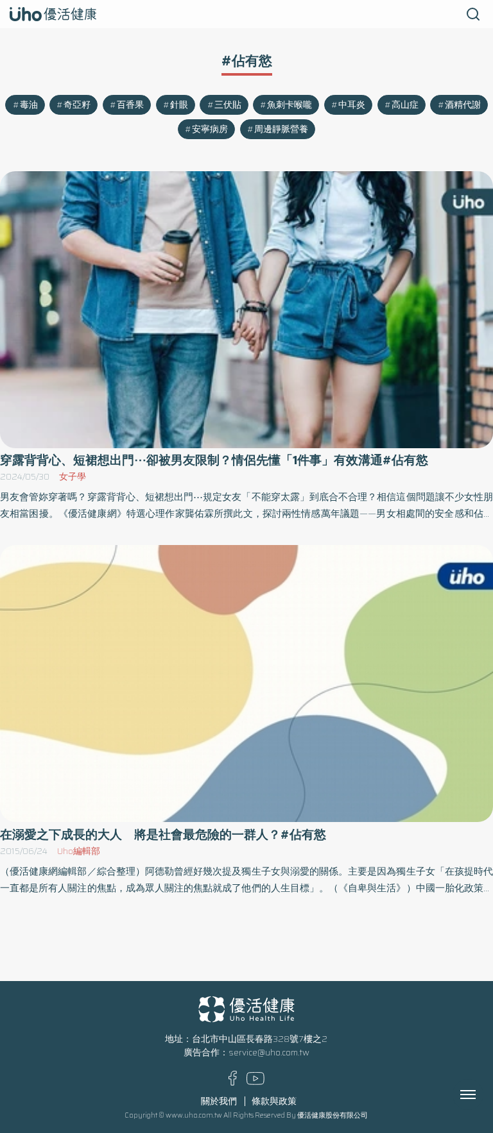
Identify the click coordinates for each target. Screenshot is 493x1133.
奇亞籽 (77, 105)
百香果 (130, 105)
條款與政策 (274, 1101)
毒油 (29, 105)
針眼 (179, 105)
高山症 (405, 105)
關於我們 (219, 1101)
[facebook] (233, 1082)
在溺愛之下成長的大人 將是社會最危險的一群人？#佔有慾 (163, 834)
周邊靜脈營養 (281, 129)
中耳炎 (351, 105)
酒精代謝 (463, 105)
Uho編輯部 (78, 851)
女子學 (72, 476)
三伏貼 (227, 105)
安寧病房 (210, 129)
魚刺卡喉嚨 (289, 105)
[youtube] (255, 1082)
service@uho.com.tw (269, 1052)
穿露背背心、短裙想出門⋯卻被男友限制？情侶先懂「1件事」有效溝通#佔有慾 (214, 460)
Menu (482, 1094)
